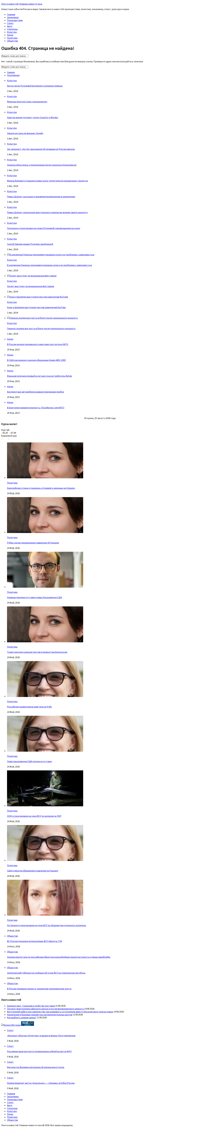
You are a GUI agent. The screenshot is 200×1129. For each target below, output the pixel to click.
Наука (10, 34)
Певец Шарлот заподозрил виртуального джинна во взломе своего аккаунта (47, 212)
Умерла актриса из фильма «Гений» (25, 133)
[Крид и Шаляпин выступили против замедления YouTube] (37, 296)
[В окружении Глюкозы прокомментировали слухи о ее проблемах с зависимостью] (50, 254)
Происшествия (15, 20)
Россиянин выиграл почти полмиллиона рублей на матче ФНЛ (39, 1051)
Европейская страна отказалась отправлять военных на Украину (41, 488)
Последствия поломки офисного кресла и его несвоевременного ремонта (45, 1008)
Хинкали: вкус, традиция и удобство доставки (31, 1005)
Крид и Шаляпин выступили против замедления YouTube (36, 307)
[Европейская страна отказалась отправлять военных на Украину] (45, 477)
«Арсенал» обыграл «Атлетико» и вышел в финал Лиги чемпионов (41, 1035)
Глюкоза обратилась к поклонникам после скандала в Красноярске (41, 164)
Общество (12, 40)
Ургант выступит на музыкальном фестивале (30, 286)
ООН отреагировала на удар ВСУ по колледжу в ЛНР (34, 816)
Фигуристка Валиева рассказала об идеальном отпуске (35, 1067)
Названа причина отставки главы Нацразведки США (34, 597)
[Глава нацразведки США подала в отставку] (45, 750)
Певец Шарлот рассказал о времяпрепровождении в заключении (41, 196)
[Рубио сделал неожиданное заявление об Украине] (45, 532)
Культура (12, 31)
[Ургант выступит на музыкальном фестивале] (32, 275)
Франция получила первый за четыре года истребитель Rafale (39, 375)
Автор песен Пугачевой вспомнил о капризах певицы (35, 85)
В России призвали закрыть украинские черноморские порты (39, 988)
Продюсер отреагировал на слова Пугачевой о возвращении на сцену (43, 228)
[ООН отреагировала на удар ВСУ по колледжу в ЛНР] (45, 805)
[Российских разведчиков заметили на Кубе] (45, 696)
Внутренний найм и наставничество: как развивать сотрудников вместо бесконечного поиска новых (60, 1011)
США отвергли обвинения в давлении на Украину (32, 870)
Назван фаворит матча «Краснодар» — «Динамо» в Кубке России (41, 1083)
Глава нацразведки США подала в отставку (29, 761)
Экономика (13, 17)
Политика (12, 37)
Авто (9, 26)
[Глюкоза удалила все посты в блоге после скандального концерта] (42, 317)
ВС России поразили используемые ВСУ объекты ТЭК (34, 941)
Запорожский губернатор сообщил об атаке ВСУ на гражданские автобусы (46, 972)
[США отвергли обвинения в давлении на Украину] (45, 860)
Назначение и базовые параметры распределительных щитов (39, 1014)
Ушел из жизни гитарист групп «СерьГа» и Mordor (32, 117)
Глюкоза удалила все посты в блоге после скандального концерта (41, 328)
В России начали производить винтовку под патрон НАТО (37, 344)
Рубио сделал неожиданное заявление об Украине (33, 542)
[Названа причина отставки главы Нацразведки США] (45, 586)
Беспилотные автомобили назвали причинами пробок (35, 391)
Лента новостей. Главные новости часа (21, 3)
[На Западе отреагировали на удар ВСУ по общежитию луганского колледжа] (45, 914)
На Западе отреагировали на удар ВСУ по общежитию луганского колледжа (46, 925)
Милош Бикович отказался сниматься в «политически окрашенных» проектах (47, 180)
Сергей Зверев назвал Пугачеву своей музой (30, 244)
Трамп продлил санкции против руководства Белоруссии (37, 652)
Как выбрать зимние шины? (21, 1017)
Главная (11, 14)
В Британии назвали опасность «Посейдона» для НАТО (35, 407)
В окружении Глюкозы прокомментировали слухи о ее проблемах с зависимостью (49, 265)
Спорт (10, 23)
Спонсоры (12, 29)
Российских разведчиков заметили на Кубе (29, 706)
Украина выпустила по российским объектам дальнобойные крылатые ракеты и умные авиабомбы (58, 956)
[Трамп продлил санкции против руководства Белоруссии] (45, 641)
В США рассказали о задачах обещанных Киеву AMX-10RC (36, 360)
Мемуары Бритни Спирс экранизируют (27, 101)
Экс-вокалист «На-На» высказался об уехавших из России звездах (41, 149)
